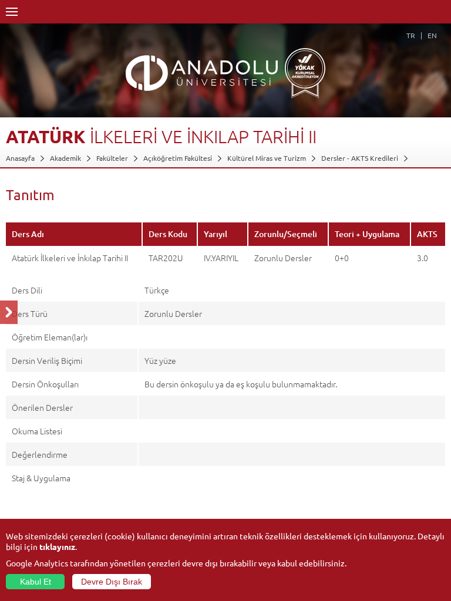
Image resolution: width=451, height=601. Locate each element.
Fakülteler (112, 158)
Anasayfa (20, 158)
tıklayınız (57, 546)
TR (410, 35)
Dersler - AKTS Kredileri (359, 158)
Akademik (65, 158)
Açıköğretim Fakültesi (177, 158)
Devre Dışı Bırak (111, 581)
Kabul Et (35, 581)
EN (432, 35)
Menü (11, 11)
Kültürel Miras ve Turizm (266, 158)
